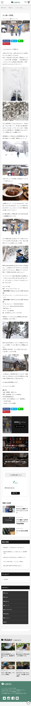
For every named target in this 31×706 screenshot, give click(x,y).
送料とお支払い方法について (8, 689)
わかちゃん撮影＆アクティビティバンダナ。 (22, 510)
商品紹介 (11, 7)
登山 (17, 18)
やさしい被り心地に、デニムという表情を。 (13, 561)
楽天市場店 (7, 291)
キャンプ (7, 605)
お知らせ (7, 601)
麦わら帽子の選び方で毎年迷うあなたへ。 (13, 565)
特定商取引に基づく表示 (21, 693)
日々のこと (7, 618)
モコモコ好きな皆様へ (22, 531)
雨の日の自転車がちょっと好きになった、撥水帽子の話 (15, 552)
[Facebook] (6, 41)
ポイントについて (6, 691)
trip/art (6, 597)
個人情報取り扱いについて (8, 693)
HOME (4, 7)
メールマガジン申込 (11, 688)
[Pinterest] (6, 43)
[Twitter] (14, 41)
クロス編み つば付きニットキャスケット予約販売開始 (22, 521)
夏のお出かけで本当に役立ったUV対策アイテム (14, 557)
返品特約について (20, 689)
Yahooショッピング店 (17, 291)
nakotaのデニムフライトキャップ (15, 265)
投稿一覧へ (15, 493)
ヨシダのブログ (8, 609)
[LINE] (20, 41)
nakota (6, 593)
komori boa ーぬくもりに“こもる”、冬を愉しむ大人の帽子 (22, 674)
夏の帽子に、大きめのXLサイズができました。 (14, 547)
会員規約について (15, 691)
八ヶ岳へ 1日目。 (19, 7)
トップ (3, 688)
